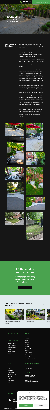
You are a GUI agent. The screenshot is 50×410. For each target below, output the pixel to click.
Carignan (27, 342)
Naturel (9, 378)
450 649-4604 (28, 380)
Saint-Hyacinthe (28, 352)
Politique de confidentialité (37, 407)
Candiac (26, 340)
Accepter (26, 405)
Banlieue (9, 366)
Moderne (10, 376)
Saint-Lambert (28, 356)
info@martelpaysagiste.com (31, 381)
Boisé (9, 368)
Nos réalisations (11, 336)
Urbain (9, 382)
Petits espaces (11, 380)
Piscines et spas (11, 351)
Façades (9, 349)
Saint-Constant (28, 354)
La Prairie (27, 344)
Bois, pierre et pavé (12, 343)
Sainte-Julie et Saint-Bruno (30, 358)
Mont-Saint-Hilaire (29, 348)
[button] (47, 392)
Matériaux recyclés (12, 374)
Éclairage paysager (12, 347)
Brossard (27, 338)
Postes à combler (28, 368)
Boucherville (27, 336)
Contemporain (11, 372)
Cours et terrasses (12, 345)
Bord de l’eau (10, 370)
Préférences (40, 405)
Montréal (27, 350)
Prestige (9, 353)
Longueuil (27, 346)
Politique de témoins (28, 407)
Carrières (27, 366)
